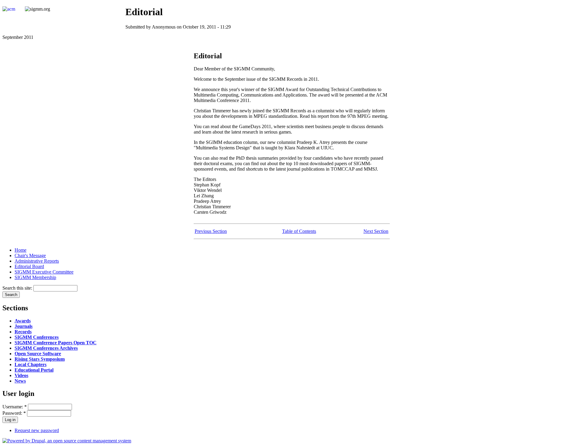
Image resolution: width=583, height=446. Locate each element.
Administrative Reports (37, 261)
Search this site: (17, 288)
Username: (14, 406)
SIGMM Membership (35, 277)
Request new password (37, 430)
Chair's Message (30, 255)
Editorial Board (29, 266)
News (20, 380)
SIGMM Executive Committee (44, 271)
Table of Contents (299, 231)
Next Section (375, 231)
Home (20, 250)
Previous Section (211, 231)
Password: (14, 413)
